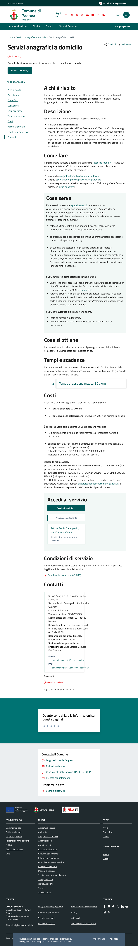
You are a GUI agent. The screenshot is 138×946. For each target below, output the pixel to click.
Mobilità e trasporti (46, 870)
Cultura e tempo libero (48, 853)
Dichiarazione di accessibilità (83, 923)
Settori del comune (14, 849)
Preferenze (99, 939)
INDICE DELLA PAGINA (15, 82)
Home (10, 37)
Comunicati (108, 832)
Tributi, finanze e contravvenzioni (45, 881)
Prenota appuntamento (48, 912)
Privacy (74, 912)
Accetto (114, 939)
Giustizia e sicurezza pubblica (51, 862)
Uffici (8, 853)
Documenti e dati (13, 827)
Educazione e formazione (49, 858)
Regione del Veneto (15, 3)
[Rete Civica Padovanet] (71, 810)
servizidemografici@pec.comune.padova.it (79, 179)
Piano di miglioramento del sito (19, 925)
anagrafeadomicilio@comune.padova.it (79, 176)
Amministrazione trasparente (84, 906)
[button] (126, 15)
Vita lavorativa (44, 892)
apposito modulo (102, 162)
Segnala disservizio (46, 918)
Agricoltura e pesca (46, 827)
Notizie (106, 836)
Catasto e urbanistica (47, 849)
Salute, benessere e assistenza (52, 875)
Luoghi (106, 858)
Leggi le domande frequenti (50, 906)
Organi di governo (14, 836)
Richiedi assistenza (46, 923)
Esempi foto (86, 290)
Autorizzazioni (44, 845)
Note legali (75, 918)
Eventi (106, 854)
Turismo (41, 888)
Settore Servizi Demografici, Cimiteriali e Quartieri (65, 530)
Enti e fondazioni (13, 832)
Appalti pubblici (45, 840)
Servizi (19, 37)
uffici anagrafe (66, 187)
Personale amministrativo (17, 840)
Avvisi (105, 827)
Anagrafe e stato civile (35, 37)
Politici (9, 845)
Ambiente (42, 832)
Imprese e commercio (47, 866)
